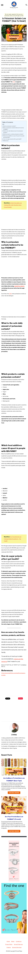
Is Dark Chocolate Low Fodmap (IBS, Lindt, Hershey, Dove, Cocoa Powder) (13, 205)
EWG (10, 293)
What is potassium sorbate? (9, 126)
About (12, 941)
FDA (14, 81)
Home (8, 941)
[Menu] (2, 5)
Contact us (18, 941)
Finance (9, 947)
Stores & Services (16, 947)
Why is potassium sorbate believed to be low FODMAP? (13, 128)
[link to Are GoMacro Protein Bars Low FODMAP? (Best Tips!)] (14, 766)
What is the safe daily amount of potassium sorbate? (13, 131)
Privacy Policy (8, 944)
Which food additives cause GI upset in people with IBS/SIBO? (13, 136)
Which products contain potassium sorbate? (13, 134)
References (5, 140)
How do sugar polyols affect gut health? (12, 139)
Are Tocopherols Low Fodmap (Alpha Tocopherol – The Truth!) (12, 539)
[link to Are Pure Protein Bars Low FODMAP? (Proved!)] (14, 805)
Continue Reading (14, 792)
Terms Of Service (18, 944)
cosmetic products (19, 286)
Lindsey (14, 735)
